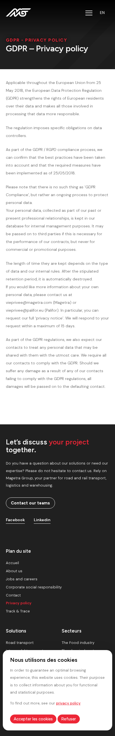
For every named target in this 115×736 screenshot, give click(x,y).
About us (14, 571)
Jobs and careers (21, 579)
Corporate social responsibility (34, 587)
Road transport (19, 642)
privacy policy (68, 703)
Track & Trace (18, 611)
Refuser (68, 718)
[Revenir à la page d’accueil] (18, 12)
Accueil (12, 563)
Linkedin (42, 519)
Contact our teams (30, 503)
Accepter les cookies (33, 718)
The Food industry (78, 642)
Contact (13, 595)
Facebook (15, 519)
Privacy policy (19, 603)
